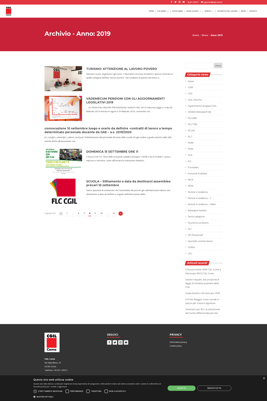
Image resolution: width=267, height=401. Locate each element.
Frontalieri (193, 167)
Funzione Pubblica (197, 173)
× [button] (264, 378)
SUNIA (191, 247)
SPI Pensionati (195, 235)
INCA (190, 179)
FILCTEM (192, 124)
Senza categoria (196, 216)
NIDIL (191, 185)
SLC (190, 228)
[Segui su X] (115, 342)
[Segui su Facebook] (109, 342)
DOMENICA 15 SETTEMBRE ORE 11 (112, 151)
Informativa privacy (178, 342)
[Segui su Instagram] (120, 342)
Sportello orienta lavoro (200, 241)
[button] (98, 397)
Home (151, 11)
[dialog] (133, 388)
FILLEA (191, 130)
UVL (190, 253)
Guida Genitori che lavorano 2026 (202, 293)
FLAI (190, 155)
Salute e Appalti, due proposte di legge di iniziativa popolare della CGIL (202, 283)
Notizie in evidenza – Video (202, 204)
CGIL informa (195, 99)
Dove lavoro (192, 11)
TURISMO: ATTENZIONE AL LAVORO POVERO (121, 69)
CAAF (190, 87)
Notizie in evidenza (198, 192)
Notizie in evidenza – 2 (199, 198)
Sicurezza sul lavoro (227, 11)
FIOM (190, 142)
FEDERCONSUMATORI (199, 112)
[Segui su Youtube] (126, 342)
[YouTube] (184, 3)
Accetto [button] (181, 388)
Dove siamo (177, 11)
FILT (190, 136)
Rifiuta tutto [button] (214, 388)
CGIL (190, 93)
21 (114, 213)
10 (101, 213)
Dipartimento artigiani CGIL (202, 105)
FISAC (191, 148)
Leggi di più (62, 386)
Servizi (208, 11)
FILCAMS (192, 118)
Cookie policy (176, 346)
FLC (190, 161)
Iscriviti (253, 11)
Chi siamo (161, 11)
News (243, 11)
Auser (191, 81)
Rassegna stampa (197, 210)
